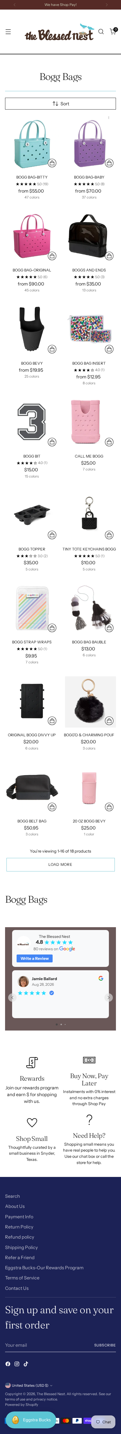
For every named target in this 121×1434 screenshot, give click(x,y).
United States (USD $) (30, 1385)
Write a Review (35, 958)
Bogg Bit (32, 456)
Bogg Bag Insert (89, 363)
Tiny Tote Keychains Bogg (89, 549)
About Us (15, 1206)
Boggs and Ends (89, 270)
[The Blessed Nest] (59, 32)
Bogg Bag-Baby (89, 177)
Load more (60, 864)
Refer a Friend (20, 1257)
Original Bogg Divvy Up (32, 735)
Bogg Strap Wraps (31, 642)
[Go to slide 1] (57, 1024)
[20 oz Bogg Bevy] (89, 787)
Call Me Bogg (89, 456)
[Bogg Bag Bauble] (89, 608)
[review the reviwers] (100, 979)
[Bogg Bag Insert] (89, 329)
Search (12, 1196)
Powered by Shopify (21, 1404)
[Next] (106, 5)
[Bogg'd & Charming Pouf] (89, 701)
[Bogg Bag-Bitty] (32, 143)
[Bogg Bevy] (32, 329)
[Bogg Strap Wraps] (32, 608)
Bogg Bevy (32, 363)
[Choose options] (52, 163)
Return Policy (19, 1227)
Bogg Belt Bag (31, 821)
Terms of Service (22, 1278)
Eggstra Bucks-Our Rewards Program (44, 1267)
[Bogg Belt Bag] (32, 787)
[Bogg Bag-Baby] (89, 143)
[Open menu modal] (8, 31)
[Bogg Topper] (32, 515)
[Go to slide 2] (61, 1024)
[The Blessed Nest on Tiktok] (26, 1364)
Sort (64, 103)
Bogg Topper (32, 549)
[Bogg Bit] (32, 422)
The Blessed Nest (51, 1394)
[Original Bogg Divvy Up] (32, 701)
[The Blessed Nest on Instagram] (17, 1364)
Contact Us (17, 1288)
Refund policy (19, 1237)
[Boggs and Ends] (89, 236)
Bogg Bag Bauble (89, 642)
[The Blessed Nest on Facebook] (8, 1364)
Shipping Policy (21, 1247)
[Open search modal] (101, 31)
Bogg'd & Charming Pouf (89, 735)
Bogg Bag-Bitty (32, 177)
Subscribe (105, 1345)
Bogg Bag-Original (32, 270)
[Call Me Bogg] (89, 422)
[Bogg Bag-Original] (32, 236)
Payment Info (19, 1216)
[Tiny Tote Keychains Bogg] (89, 515)
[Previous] (14, 5)
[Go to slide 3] (65, 1024)
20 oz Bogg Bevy (89, 821)
